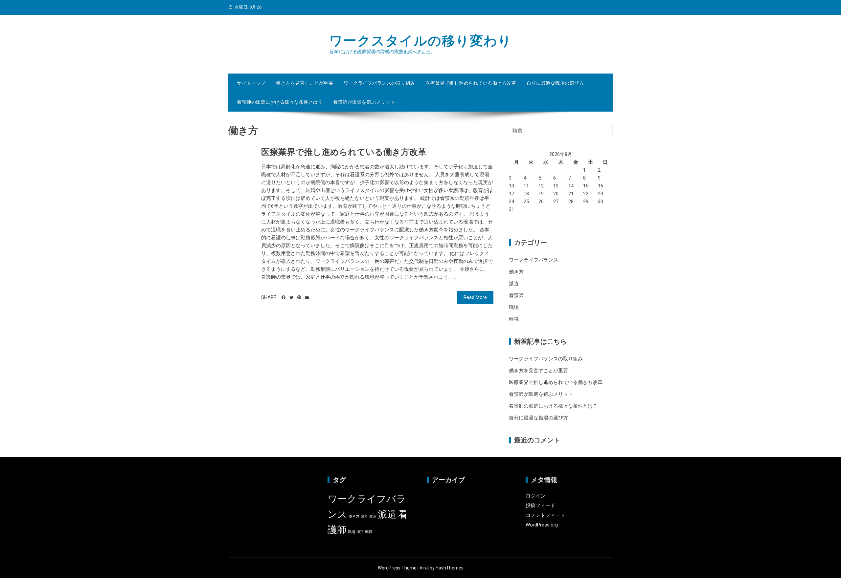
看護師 (516, 295)
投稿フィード (540, 505)
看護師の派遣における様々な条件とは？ (280, 102)
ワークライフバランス (533, 260)
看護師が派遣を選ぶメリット (364, 102)
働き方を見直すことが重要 (304, 83)
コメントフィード (545, 515)
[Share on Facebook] (283, 297)
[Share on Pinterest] (299, 297)
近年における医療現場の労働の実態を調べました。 (382, 51)
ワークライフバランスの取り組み (379, 83)
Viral (424, 567)
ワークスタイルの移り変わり (420, 41)
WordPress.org (542, 525)
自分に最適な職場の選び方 (555, 83)
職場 (514, 307)
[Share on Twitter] (291, 297)
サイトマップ (251, 83)
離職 (514, 319)
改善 (364, 516)
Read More (475, 297)
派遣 (514, 284)
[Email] (307, 297)
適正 (360, 532)
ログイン (535, 496)
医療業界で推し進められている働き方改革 (471, 83)
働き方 (516, 272)
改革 (372, 516)
